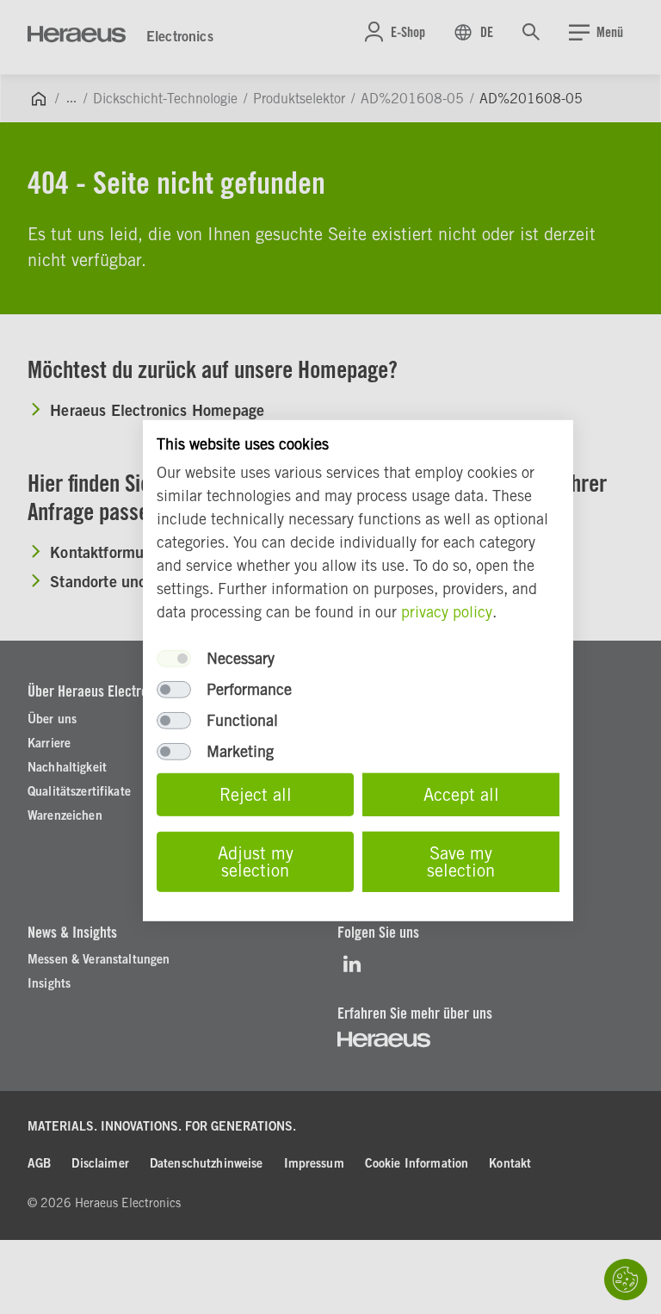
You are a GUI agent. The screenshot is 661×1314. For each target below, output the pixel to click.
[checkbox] (174, 658)
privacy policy (446, 612)
